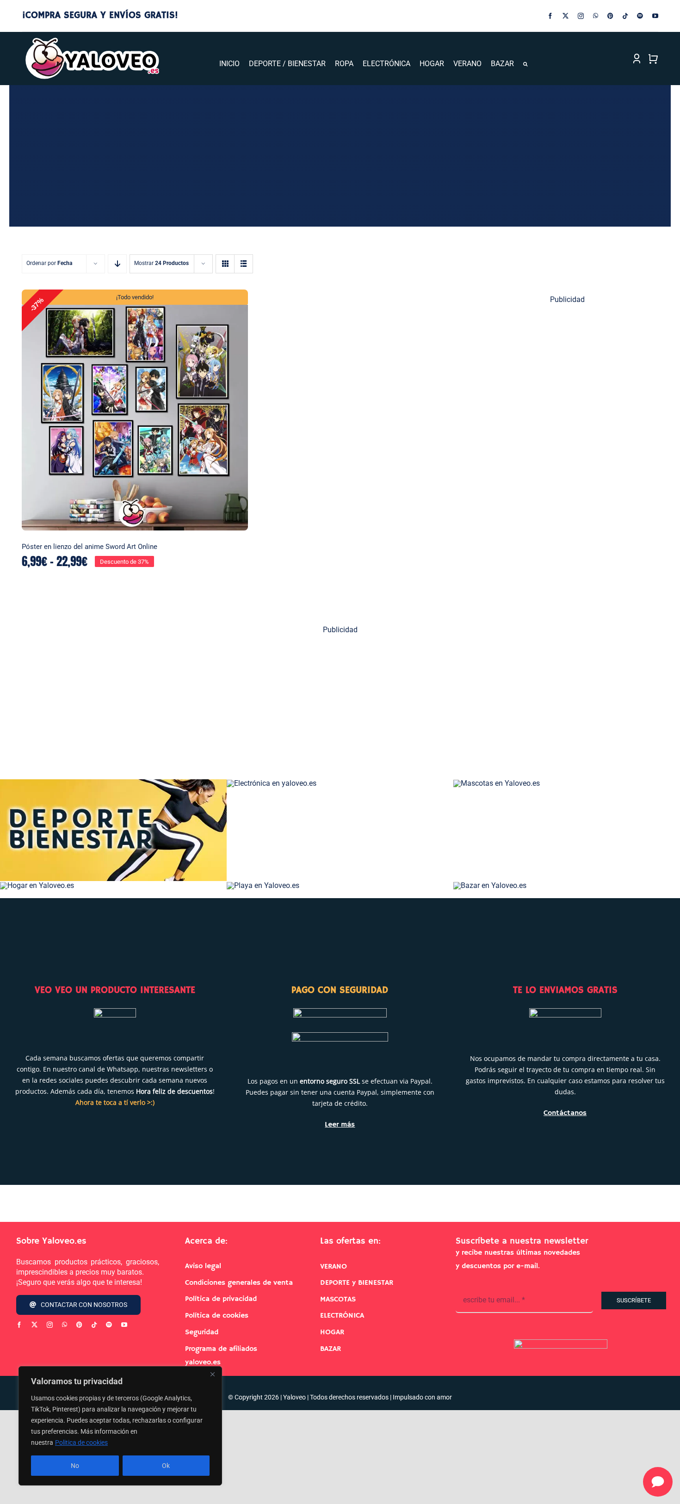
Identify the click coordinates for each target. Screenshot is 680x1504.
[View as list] (244, 264)
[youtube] (655, 16)
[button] (525, 64)
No (75, 1465)
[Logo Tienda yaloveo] (92, 40)
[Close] (212, 1374)
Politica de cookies (81, 1442)
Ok (166, 1465)
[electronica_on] (271, 783)
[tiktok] (625, 16)
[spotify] (640, 16)
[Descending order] (117, 264)
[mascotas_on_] (496, 783)
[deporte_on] (113, 782)
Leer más (340, 1124)
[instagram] (581, 16)
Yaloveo (294, 1397)
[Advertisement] (567, 454)
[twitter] (566, 16)
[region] (120, 1426)
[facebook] (550, 16)
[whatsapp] (595, 16)
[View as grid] (225, 264)
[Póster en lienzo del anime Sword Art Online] (135, 410)
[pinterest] (610, 16)
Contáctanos (565, 1113)
